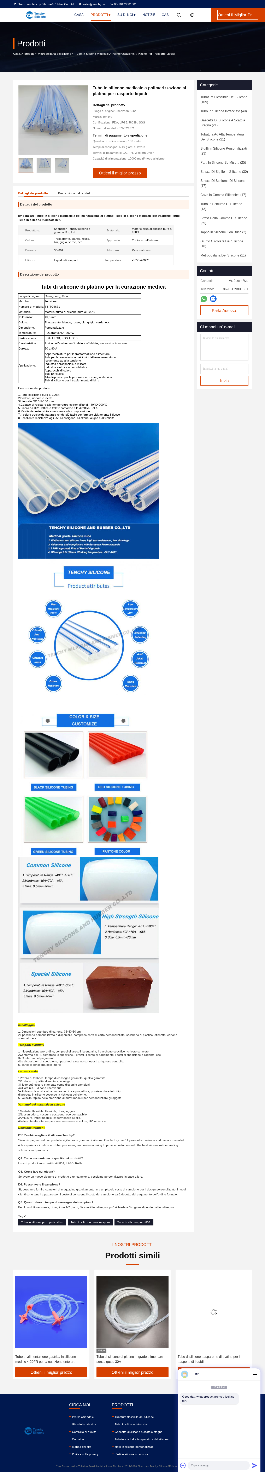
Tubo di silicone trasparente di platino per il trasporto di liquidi (127, 1359)
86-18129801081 (125, 4)
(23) (223, 151)
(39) (223, 220)
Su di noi (125, 15)
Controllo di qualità (84, 1431)
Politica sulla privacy (85, 1454)
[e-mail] (213, 298)
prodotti (29, 53)
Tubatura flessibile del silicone (134, 1417)
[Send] (254, 1465)
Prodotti (99, 15)
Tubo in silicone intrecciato (132, 1424)
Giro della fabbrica (84, 1424)
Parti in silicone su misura (131, 1454)
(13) (221, 206)
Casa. (79, 15)
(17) (223, 183)
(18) (221, 243)
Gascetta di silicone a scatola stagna (139, 1431)
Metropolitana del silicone (54, 53)
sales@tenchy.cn (94, 4)
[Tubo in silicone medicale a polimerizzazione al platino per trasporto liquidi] (53, 120)
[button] (20, 1319)
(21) (222, 123)
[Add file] (183, 1465)
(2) (223, 232)
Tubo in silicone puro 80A (134, 1222)
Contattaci (78, 1439)
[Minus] (254, 1374)
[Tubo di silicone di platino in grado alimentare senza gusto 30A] (51, 1312)
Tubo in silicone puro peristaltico (42, 1222)
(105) (223, 99)
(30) (224, 171)
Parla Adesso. (224, 310)
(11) (223, 255)
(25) (223, 162)
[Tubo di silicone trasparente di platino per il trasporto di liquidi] (132, 1312)
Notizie (148, 15)
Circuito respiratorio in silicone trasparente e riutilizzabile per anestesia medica (210, 1359)
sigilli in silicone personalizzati (134, 1446)
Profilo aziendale (83, 1417)
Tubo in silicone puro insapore (90, 1222)
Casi (166, 15)
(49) (223, 111)
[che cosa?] (204, 299)
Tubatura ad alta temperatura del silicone (142, 1439)
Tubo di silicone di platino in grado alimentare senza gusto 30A (48, 1359)
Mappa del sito (81, 1446)
